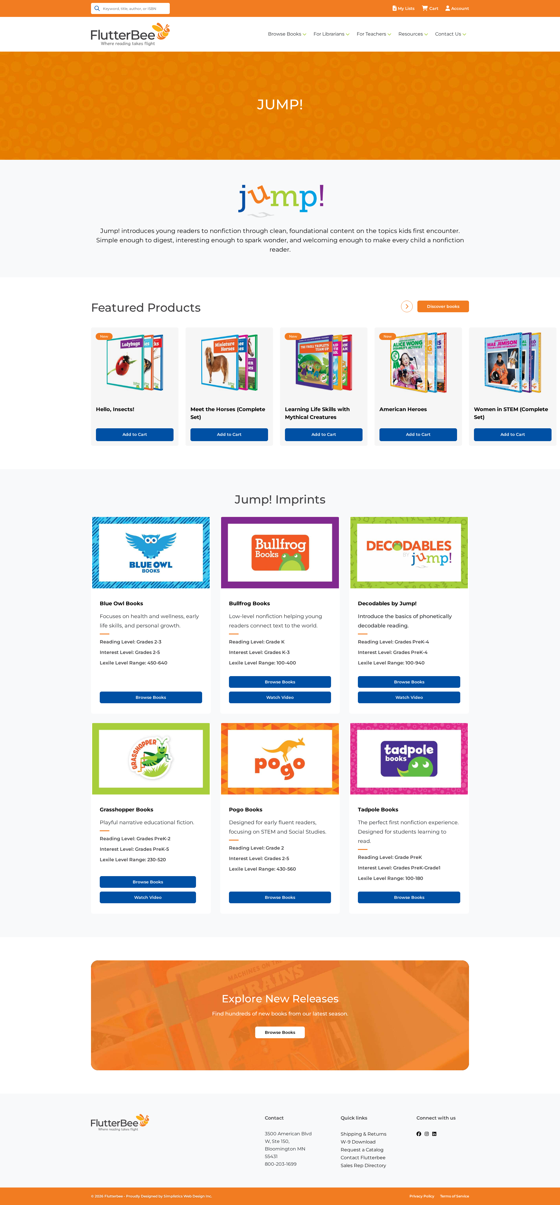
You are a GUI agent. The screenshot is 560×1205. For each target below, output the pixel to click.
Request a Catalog (362, 1150)
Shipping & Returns (363, 1134)
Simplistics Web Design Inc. (188, 1196)
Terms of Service (454, 1196)
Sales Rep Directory (363, 1165)
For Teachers (371, 34)
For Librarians (329, 34)
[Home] (130, 34)
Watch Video (280, 697)
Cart (433, 8)
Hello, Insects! (115, 409)
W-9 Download (358, 1142)
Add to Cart (135, 434)
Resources (410, 34)
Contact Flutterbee (363, 1157)
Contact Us (448, 34)
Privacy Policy (422, 1196)
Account (460, 8)
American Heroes (403, 409)
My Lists (406, 8)
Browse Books (284, 34)
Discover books (443, 306)
